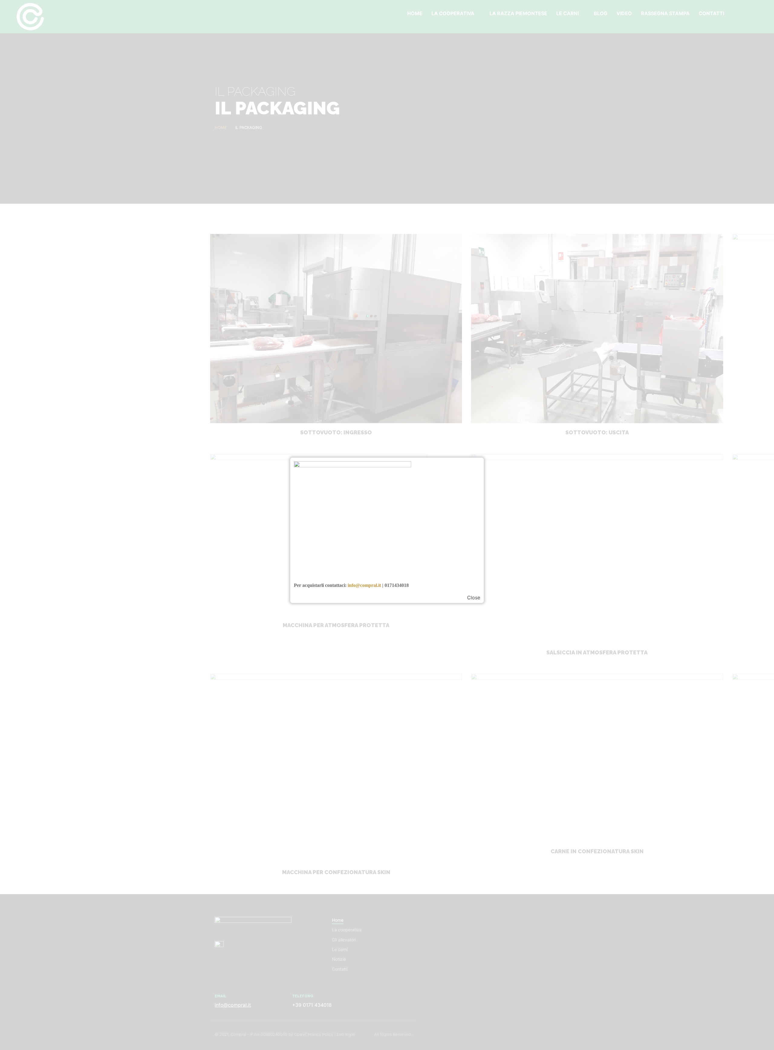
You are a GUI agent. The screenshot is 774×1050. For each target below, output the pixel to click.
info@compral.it (364, 585)
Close (473, 597)
